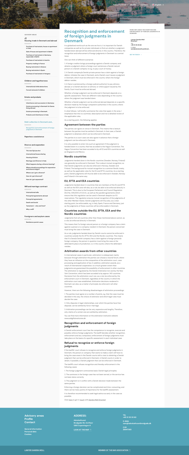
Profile (133, 5)
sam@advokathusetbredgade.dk (142, 49)
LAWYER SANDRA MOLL (34, 450)
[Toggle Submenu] (27, 43)
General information (33, 429)
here (71, 400)
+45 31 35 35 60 (136, 45)
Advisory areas (119, 5)
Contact (144, 5)
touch (82, 400)
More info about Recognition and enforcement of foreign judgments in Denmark (145, 31)
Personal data (30, 431)
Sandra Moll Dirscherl (97, 400)
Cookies (28, 434)
